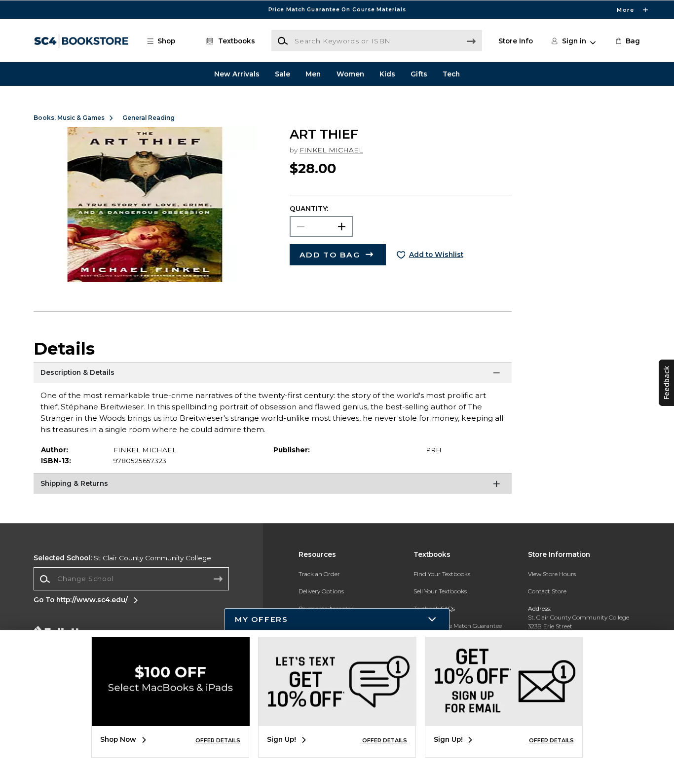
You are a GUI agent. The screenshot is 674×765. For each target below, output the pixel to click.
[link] (627, 41)
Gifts (419, 74)
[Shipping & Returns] (273, 485)
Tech (451, 74)
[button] (337, 9)
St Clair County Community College (122, 558)
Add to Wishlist (436, 254)
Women (350, 74)
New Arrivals (237, 74)
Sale (282, 74)
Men (313, 74)
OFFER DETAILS (217, 740)
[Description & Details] (273, 374)
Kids (387, 74)
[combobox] (131, 579)
